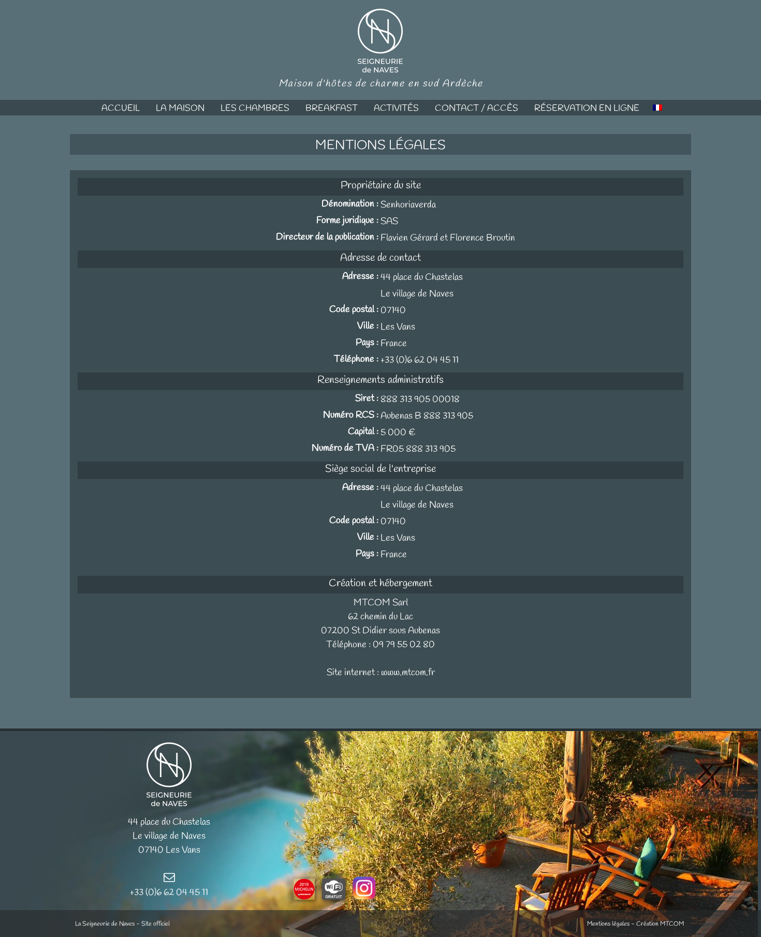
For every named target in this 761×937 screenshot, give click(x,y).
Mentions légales (608, 924)
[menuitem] (121, 107)
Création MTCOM (660, 924)
